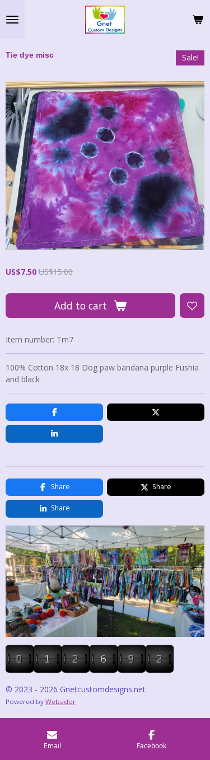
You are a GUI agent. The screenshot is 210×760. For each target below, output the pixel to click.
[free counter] (90, 669)
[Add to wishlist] (192, 305)
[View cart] (197, 19)
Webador (60, 701)
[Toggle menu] (12, 19)
